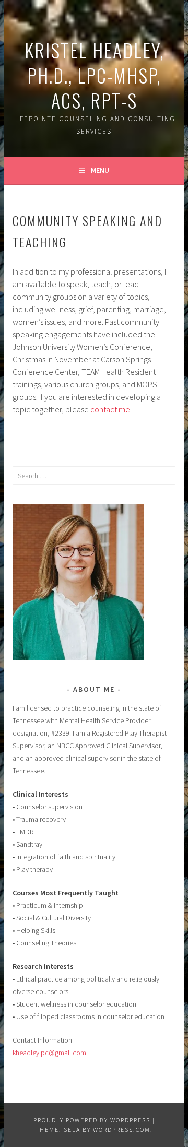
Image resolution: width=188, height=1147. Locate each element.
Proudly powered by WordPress (91, 1120)
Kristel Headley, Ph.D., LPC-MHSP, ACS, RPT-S (94, 75)
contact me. (111, 409)
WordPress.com (121, 1129)
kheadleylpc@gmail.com (49, 1052)
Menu (100, 170)
